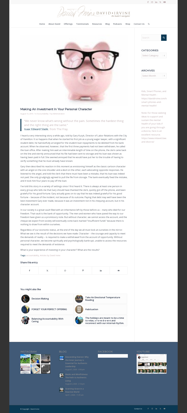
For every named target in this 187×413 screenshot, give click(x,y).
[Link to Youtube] (164, 2)
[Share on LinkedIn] (101, 270)
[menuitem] (42, 24)
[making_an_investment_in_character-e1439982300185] (74, 70)
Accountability (42, 113)
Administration (59, 113)
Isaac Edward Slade (36, 129)
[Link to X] (160, 2)
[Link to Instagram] (152, 2)
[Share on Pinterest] (83, 270)
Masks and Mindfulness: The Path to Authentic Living (76, 377)
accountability (32, 255)
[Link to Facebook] (148, 2)
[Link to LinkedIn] (156, 2)
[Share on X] (47, 270)
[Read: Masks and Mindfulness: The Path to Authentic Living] (61, 375)
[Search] (147, 24)
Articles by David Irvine (50, 255)
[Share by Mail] (118, 270)
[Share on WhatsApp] (65, 270)
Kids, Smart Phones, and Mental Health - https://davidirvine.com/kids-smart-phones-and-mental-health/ (155, 98)
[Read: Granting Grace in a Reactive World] (61, 389)
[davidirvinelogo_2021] (93, 12)
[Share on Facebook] (29, 270)
